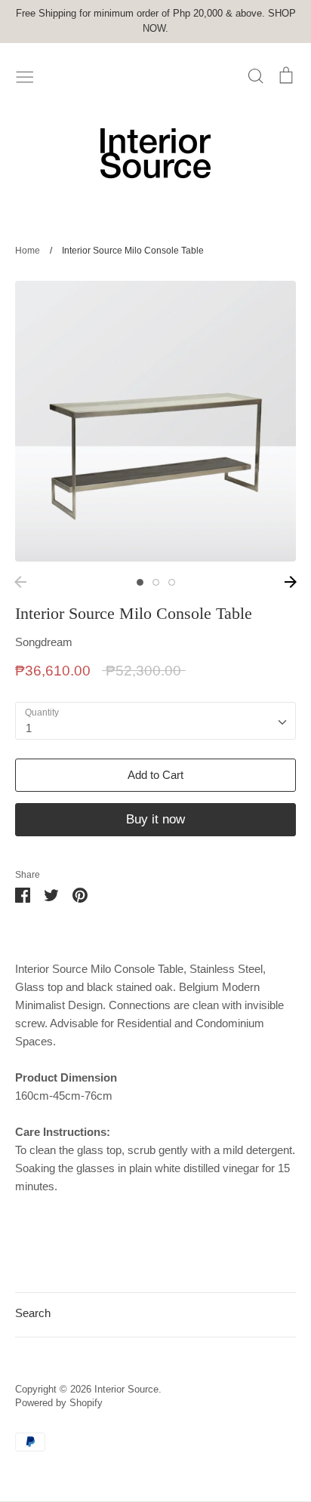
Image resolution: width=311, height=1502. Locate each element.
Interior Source (126, 1389)
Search (33, 1313)
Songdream (43, 642)
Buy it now (155, 819)
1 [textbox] (29, 728)
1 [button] (140, 582)
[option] (155, 421)
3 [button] (171, 582)
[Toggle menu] (25, 75)
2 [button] (155, 582)
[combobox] (155, 721)
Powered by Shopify (59, 1402)
